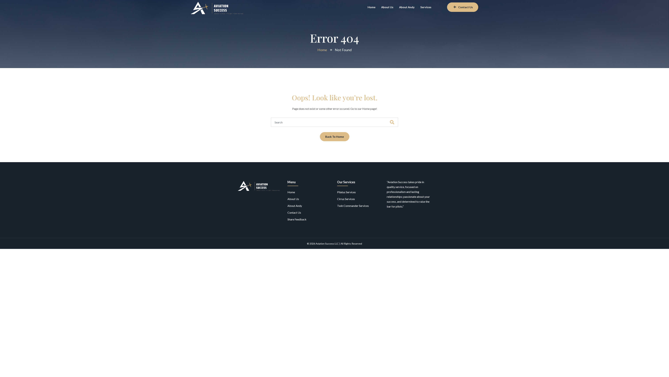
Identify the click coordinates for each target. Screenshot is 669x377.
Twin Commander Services (353, 205)
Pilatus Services (346, 192)
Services (425, 7)
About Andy (407, 7)
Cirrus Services (346, 199)
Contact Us (465, 7)
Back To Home (334, 136)
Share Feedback (296, 219)
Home (371, 7)
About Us (387, 7)
